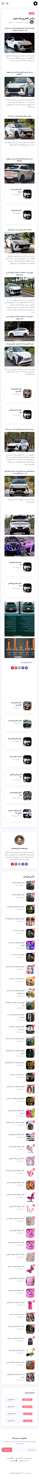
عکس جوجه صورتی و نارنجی (15, 1182)
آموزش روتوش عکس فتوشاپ (14, 918)
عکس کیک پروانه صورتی (16, 1278)
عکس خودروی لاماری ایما (15, 584)
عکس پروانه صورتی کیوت (16, 1290)
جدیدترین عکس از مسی (16, 1314)
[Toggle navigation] (3, 3)
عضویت (6, 1449)
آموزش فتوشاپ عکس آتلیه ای (14, 1062)
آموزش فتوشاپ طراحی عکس (15, 966)
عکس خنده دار (27, 1407)
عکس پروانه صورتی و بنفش (15, 1194)
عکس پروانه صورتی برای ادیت (14, 1170)
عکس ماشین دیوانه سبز (16, 1350)
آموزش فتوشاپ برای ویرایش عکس (15, 1052)
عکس (31, 13)
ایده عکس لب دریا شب (17, 1074)
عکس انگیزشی (27, 1400)
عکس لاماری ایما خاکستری (16, 390)
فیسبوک (18, 1458)
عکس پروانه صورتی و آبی (16, 1146)
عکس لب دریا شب (18, 930)
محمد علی (27, 22)
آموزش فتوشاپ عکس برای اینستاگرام (15, 992)
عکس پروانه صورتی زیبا (16, 1230)
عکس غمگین (27, 1421)
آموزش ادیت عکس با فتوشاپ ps (14, 1004)
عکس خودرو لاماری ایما (15, 563)
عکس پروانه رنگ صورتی (16, 1206)
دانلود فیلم (28, 1458)
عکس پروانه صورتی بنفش (16, 1266)
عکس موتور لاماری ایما (16, 793)
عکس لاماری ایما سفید (16, 190)
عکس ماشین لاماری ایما (15, 411)
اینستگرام (22, 1460)
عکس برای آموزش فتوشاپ (15, 906)
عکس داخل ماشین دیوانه (16, 1326)
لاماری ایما (27, 55)
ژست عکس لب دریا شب (16, 978)
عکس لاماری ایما (16, 210)
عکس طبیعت (27, 1414)
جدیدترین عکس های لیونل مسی (15, 1376)
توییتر (8, 1458)
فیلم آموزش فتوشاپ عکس (15, 1098)
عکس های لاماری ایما (15, 738)
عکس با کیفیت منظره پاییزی (15, 1362)
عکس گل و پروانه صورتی (16, 1158)
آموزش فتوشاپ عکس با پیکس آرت (16, 1028)
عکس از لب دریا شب (17, 954)
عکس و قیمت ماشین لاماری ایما (15, 811)
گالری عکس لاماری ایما (16, 775)
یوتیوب (12, 1460)
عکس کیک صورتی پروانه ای (15, 1218)
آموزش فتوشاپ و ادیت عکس (15, 1038)
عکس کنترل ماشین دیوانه (15, 1338)
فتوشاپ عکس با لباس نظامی (15, 1122)
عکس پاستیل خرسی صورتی (15, 1302)
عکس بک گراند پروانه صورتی (15, 1254)
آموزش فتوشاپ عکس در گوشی (16, 944)
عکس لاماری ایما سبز (15, 720)
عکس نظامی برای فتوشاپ (16, 1134)
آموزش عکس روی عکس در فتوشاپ (15, 1016)
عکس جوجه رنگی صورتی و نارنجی (16, 1112)
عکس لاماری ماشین (18, 894)
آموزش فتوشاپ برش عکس (15, 1086)
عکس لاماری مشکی (18, 882)
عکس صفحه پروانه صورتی (16, 1242)
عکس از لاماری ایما (16, 756)
